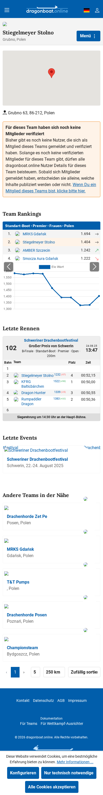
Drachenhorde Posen (27, 614)
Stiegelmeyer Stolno (39, 242)
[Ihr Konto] (97, 10)
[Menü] (7, 10)
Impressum (77, 700)
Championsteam (22, 647)
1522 (56, 382)
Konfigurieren (23, 772)
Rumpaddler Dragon (31, 401)
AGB (61, 700)
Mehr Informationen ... (75, 762)
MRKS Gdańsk (34, 234)
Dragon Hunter (33, 393)
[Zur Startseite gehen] (47, 10)
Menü (86, 35)
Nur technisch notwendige (68, 772)
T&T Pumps (18, 582)
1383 (56, 399)
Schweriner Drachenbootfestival (51, 340)
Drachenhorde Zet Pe (27, 516)
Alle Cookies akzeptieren (52, 786)
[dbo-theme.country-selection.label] (86, 10)
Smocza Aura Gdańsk (40, 258)
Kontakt (23, 700)
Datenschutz (43, 700)
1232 (57, 375)
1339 (57, 393)
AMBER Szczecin (36, 250)
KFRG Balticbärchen (32, 384)
